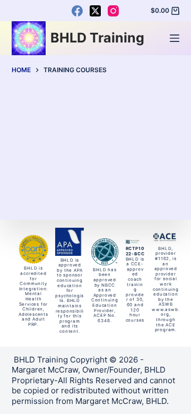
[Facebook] (77, 10)
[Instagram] (113, 10)
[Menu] (174, 38)
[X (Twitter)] (95, 10)
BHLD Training (97, 38)
